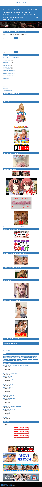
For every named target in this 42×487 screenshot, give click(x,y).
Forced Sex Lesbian (17, 356)
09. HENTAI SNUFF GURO (8, 73)
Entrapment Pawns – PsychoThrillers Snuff (11, 370)
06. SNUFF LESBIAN (7, 68)
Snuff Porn (5, 360)
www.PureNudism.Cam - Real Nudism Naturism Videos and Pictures (14, 444)
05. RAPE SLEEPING (7, 67)
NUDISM (22, 17)
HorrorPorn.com (24, 356)
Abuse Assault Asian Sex (8, 387)
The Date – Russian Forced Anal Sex (10, 392)
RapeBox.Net (5, 347)
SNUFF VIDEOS (18, 7)
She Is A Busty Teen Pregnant (9, 379)
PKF (13, 14)
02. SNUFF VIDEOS (7, 62)
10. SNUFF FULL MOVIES (8, 75)
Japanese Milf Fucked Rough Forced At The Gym (12, 406)
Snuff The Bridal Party (8, 376)
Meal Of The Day (7, 417)
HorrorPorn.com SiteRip (33, 356)
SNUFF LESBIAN (15, 9)
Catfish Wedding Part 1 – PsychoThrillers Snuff (12, 412)
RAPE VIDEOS (10, 7)
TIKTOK (4, 20)
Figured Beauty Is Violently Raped (10, 409)
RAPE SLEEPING (6, 9)
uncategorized (6, 78)
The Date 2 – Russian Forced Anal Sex (10, 373)
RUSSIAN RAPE (26, 7)
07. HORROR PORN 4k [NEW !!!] (9, 70)
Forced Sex (10, 356)
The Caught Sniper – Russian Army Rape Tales (12, 414)
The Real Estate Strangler (8, 401)
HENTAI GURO (6, 12)
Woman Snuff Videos (18, 360)
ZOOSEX (17, 17)
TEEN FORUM (28, 17)
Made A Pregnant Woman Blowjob (10, 398)
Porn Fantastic (22, 357)
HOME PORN (35, 17)
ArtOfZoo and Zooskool (7, 441)
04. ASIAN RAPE (7, 65)
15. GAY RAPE (5, 80)
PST (16, 14)
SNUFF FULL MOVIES (15, 12)
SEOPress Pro (9, 485)
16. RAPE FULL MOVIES (7, 82)
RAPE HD (20, 14)
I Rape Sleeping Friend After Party (10, 403)
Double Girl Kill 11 (7, 390)
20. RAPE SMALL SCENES (7, 90)
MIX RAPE (26, 14)
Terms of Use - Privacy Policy (8, 484)
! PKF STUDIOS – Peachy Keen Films (10, 57)
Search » (16, 37)
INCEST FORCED (6, 14)
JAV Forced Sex (15, 357)
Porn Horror (28, 357)
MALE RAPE (6, 17)
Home (4, 7)
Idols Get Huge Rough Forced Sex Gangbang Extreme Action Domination (16, 365)
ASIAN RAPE (34, 7)
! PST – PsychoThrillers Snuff (9, 59)
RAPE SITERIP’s (33, 9)
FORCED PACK (33, 14)
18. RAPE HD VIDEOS (6, 86)
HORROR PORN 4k (25, 9)
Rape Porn (33, 357)
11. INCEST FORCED (7, 76)
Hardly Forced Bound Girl (8, 384)
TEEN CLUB (10, 20)
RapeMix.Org (5, 348)
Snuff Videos (11, 360)
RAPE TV (12, 17)
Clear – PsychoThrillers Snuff (9, 395)
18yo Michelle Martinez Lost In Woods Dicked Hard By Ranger (15, 368)
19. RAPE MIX (5, 88)
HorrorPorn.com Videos (8, 357)
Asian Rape (5, 356)
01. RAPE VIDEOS (7, 60)
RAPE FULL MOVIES (26, 12)
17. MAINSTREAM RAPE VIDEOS (8, 84)
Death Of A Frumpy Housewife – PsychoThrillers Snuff (13, 381)
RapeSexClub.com (6, 350)
